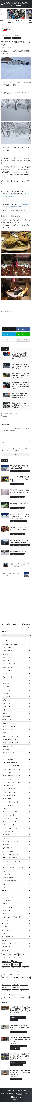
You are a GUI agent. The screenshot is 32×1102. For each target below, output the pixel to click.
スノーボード (6, 413)
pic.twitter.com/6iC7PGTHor (12, 206)
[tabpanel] (16, 16)
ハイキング (15, 990)
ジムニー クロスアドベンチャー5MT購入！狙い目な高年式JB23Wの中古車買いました (16, 22)
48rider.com (16, 5)
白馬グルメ (15, 997)
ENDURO (21, 954)
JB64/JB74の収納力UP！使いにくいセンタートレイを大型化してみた (20, 366)
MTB (19, 974)
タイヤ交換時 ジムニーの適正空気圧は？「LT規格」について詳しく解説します (20, 375)
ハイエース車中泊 (6, 990)
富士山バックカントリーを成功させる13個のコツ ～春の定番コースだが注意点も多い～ (19, 516)
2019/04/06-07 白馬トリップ (19, 551)
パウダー (5, 416)
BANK (10, 954)
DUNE (15, 954)
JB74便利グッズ (16, 971)
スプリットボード (6, 984)
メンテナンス (17, 994)
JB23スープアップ (17, 961)
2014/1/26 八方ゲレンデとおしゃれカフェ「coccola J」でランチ (19, 492)
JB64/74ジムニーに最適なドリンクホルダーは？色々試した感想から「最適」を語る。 (20, 1056)
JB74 (22, 964)
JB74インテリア (6, 967)
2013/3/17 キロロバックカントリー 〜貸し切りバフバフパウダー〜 (19, 529)
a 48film (4, 954)
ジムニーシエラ (12, 981)
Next (30, 14)
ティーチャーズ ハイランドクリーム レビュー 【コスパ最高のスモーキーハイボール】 (20, 1072)
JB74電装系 (12, 974)
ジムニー (4, 981)
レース (24, 994)
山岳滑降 (4, 997)
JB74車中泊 (5, 974)
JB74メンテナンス (6, 971)
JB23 (10, 957)
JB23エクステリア (6, 961)
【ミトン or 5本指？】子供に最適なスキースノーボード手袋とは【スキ (19, 479)
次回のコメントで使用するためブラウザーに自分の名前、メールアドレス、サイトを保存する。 (15, 449)
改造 (10, 997)
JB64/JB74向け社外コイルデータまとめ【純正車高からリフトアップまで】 (20, 1039)
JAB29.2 (4, 957)
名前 (3, 442)
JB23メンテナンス (6, 964)
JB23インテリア (17, 957)
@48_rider (25, 204)
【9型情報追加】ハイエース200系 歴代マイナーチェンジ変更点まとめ (20, 405)
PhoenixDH (15, 977)
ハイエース (4, 987)
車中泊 (22, 997)
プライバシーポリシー (9, 1090)
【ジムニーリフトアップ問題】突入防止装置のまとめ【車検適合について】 (19, 395)
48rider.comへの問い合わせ (21, 1090)
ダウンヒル (15, 984)
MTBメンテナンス (6, 977)
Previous (1, 14)
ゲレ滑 (28, 977)
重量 (28, 997)
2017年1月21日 (20, 210)
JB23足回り (16, 964)
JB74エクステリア (16, 967)
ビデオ (10, 994)
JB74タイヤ (25, 967)
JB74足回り (25, 971)
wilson (22, 977)
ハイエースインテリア (15, 987)
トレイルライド (24, 984)
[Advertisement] (16, 603)
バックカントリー (13, 413)
